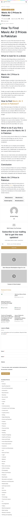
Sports (3, 494)
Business (4, 394)
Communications (6, 406)
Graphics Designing (6, 434)
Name (3, 351)
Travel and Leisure (6, 499)
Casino (3, 401)
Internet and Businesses (7, 448)
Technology (4, 497)
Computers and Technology (8, 408)
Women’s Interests (6, 512)
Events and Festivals (6, 419)
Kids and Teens (5, 452)
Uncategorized (5, 503)
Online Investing (5, 468)
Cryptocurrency (5, 412)
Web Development (6, 508)
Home (3, 6)
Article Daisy (5, 18)
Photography (5, 470)
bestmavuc (19, 197)
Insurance (4, 445)
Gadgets (8, 6)
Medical (4, 459)
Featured (4, 9)
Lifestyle (4, 457)
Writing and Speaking (7, 514)
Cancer (3, 399)
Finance (4, 426)
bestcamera (9, 197)
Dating (3, 414)
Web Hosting (5, 510)
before (11, 185)
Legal (3, 454)
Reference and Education (8, 481)
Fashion (4, 421)
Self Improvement (6, 485)
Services (4, 490)
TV (2, 501)
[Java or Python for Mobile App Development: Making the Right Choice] (21, 310)
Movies (3, 461)
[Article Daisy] (7, 1)
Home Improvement (6, 443)
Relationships (5, 483)
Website (3, 362)
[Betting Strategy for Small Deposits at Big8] (7, 296)
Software (4, 492)
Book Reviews (5, 392)
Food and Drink (5, 428)
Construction (5, 410)
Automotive (4, 390)
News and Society (6, 465)
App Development (6, 386)
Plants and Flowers (6, 472)
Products (4, 474)
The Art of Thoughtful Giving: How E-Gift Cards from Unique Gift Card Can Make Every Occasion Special (7, 318)
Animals (4, 383)
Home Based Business (7, 441)
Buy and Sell (5, 397)
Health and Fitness (6, 437)
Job (3, 450)
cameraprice (8, 200)
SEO (3, 488)
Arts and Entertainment (7, 388)
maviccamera (19, 200)
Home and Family (6, 439)
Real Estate (4, 477)
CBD (3, 403)
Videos (12, 9)
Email (2, 356)
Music (3, 463)
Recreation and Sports (7, 479)
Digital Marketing (6, 417)
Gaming (4, 432)
